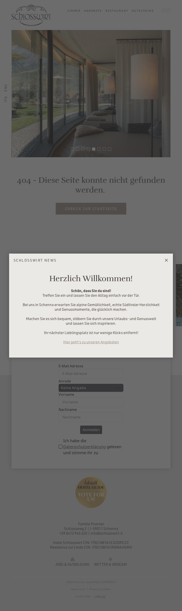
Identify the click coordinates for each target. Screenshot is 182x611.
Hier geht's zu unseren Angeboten (91, 342)
